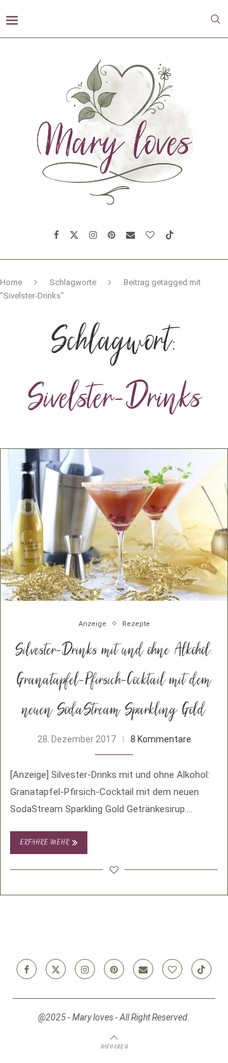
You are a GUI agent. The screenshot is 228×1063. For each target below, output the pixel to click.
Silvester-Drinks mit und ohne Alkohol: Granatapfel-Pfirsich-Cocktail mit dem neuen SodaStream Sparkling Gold (114, 681)
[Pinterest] (111, 235)
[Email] (130, 235)
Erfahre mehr (44, 843)
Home (11, 282)
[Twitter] (74, 235)
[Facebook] (56, 235)
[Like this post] (114, 870)
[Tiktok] (169, 235)
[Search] (215, 19)
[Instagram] (93, 235)
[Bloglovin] (150, 235)
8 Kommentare (160, 739)
